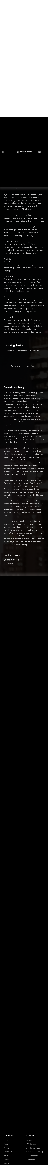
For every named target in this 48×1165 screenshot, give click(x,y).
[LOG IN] (3, 35)
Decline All (13, 1157)
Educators (8, 564)
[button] (39, 35)
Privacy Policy (19, 1151)
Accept (35, 1157)
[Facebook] (27, 594)
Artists (6, 568)
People (6, 560)
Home (6, 553)
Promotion (30, 572)
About (6, 557)
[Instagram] (27, 597)
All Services (8, 580)
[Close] (45, 1146)
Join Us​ (6, 576)
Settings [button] (24, 1161)
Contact (7, 572)
